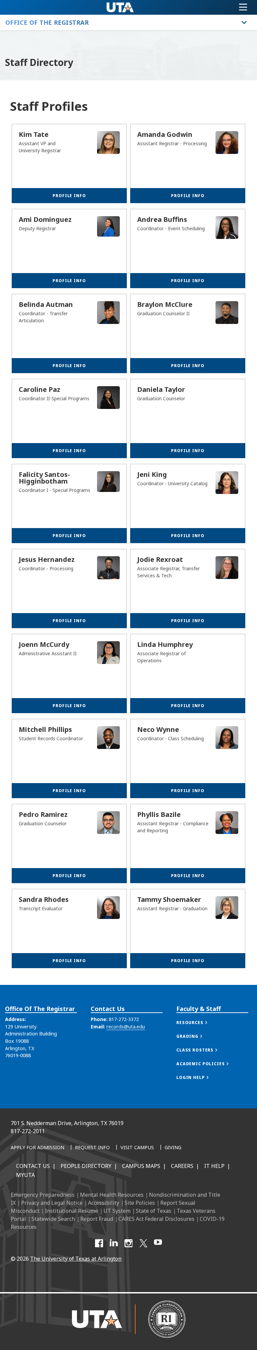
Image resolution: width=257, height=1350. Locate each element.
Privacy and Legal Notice (52, 1202)
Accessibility (103, 1202)
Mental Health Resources (112, 1194)
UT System (117, 1210)
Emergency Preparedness (43, 1194)
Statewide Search (53, 1218)
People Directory (86, 1166)
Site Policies (139, 1202)
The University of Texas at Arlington (75, 1258)
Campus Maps (141, 1166)
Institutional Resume (71, 1210)
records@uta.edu (125, 1026)
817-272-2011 (28, 1131)
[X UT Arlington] (143, 1243)
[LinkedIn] (114, 1243)
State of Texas (153, 1210)
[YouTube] (158, 1243)
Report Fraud (96, 1218)
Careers (182, 1166)
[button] (198, 1022)
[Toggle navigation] (243, 7)
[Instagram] (128, 1243)
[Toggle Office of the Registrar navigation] (244, 22)
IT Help (214, 1166)
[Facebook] (99, 1243)
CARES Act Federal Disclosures (156, 1218)
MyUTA (25, 1175)
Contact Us (33, 1166)
